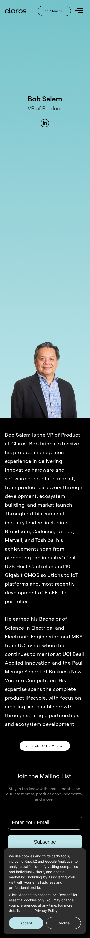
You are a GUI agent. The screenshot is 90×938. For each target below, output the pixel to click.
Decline (64, 923)
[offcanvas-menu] (79, 10)
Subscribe (45, 842)
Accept (26, 923)
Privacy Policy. (47, 910)
